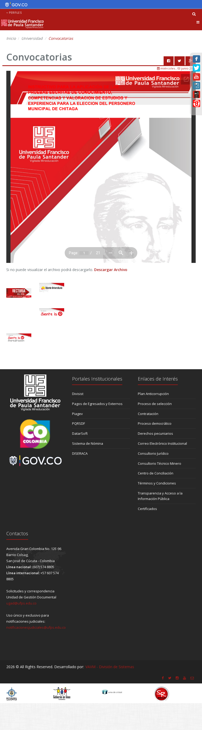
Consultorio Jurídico (153, 453)
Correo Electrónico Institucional (162, 443)
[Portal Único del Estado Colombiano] (14, 4)
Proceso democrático (154, 423)
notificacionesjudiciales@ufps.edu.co (36, 627)
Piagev (77, 413)
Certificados (147, 508)
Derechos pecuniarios (155, 433)
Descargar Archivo (110, 269)
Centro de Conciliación (155, 473)
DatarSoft (80, 433)
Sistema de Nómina (87, 443)
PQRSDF (78, 423)
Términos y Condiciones (157, 483)
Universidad (32, 38)
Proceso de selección (155, 403)
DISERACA (80, 453)
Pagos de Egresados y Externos (97, 403)
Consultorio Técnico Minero (159, 463)
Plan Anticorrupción (153, 393)
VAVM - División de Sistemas (109, 666)
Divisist (77, 393)
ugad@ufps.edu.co (21, 603)
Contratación (148, 413)
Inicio (11, 38)
